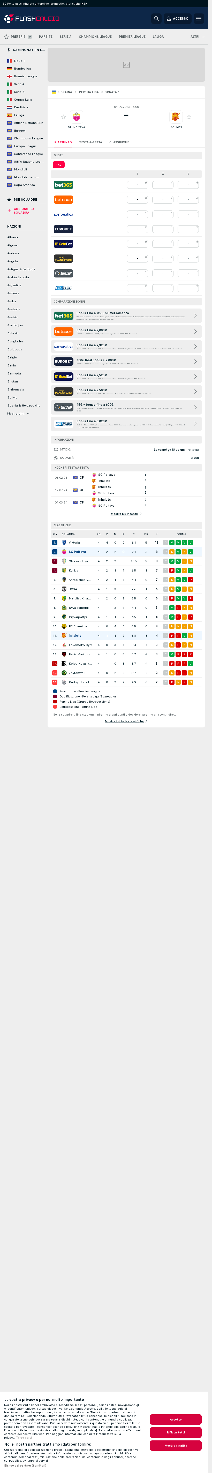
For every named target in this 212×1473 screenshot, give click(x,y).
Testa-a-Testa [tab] (90, 142)
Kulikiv (73, 570)
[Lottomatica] (63, 214)
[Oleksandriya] (64, 561)
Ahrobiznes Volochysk (80, 580)
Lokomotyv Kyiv (80, 645)
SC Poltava (76, 127)
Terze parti (24, 1437)
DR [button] (146, 534)
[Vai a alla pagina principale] (39, 18)
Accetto (176, 1419)
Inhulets (176, 127)
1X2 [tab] (59, 165)
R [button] (134, 534)
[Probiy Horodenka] (64, 682)
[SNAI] (63, 273)
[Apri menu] (199, 18)
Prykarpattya (78, 617)
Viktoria (74, 542)
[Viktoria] (64, 542)
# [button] (54, 534)
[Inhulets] (64, 635)
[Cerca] (156, 18)
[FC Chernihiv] (64, 626)
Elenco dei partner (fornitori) (25, 1465)
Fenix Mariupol (79, 654)
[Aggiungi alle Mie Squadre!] (63, 117)
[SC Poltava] (64, 551)
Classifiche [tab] (119, 142)
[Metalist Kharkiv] (64, 598)
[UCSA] (64, 589)
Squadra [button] (68, 534)
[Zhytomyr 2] (64, 672)
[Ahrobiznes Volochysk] (64, 579)
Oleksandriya (78, 561)
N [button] (115, 534)
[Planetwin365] (63, 258)
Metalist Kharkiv (80, 598)
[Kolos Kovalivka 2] (64, 663)
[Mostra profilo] (76, 117)
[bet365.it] (63, 185)
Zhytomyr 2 (77, 673)
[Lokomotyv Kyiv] (64, 645)
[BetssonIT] (63, 200)
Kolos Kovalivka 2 (80, 664)
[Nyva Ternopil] (64, 607)
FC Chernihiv (78, 626)
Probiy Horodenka (80, 682)
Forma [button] (181, 534)
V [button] (107, 534)
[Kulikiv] (64, 570)
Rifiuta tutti (176, 1432)
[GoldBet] (63, 244)
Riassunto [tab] (63, 142)
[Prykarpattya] (64, 617)
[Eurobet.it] (63, 229)
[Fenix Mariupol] (64, 654)
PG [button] (99, 534)
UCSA (73, 589)
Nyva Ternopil (79, 608)
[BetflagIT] (63, 288)
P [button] (123, 534)
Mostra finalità (175, 1445)
